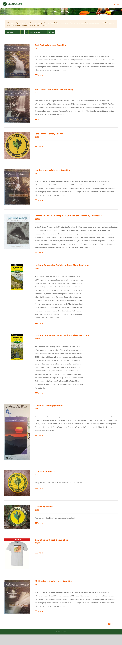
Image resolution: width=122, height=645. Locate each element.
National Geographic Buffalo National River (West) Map (62, 335)
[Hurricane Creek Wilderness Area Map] (17, 105)
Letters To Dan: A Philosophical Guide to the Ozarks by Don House (68, 216)
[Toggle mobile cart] (114, 4)
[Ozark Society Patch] (17, 483)
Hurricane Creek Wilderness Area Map (54, 89)
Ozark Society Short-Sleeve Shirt (51, 540)
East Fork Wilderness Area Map (50, 45)
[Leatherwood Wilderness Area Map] (17, 187)
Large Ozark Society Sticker (49, 134)
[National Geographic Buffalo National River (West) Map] (17, 347)
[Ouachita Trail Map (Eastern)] (17, 432)
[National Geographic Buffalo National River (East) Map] (17, 277)
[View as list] (53, 32)
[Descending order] (27, 32)
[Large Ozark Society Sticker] (17, 145)
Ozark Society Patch (45, 471)
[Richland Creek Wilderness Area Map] (17, 597)
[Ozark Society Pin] (17, 517)
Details (40, 75)
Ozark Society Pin (44, 507)
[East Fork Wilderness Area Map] (17, 61)
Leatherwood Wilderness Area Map (52, 170)
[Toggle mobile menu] (118, 4)
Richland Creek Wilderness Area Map (53, 581)
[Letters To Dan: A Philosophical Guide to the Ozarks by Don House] (17, 231)
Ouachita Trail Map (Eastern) (49, 405)
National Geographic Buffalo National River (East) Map (62, 265)
